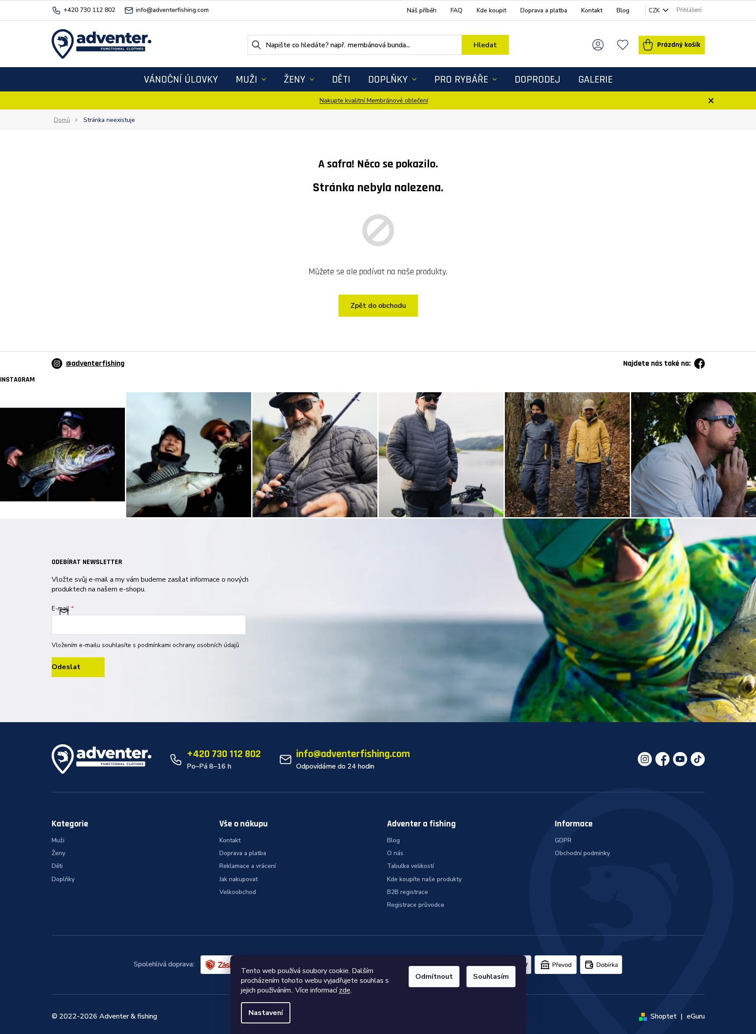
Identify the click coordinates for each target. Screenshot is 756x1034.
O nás (395, 853)
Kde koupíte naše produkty (424, 879)
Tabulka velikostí (410, 866)
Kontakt (591, 10)
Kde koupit (491, 10)
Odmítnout (434, 976)
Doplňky (63, 879)
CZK (655, 11)
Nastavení (265, 1013)
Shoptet (664, 1016)
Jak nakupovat (238, 879)
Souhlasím (491, 976)
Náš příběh (421, 10)
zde (344, 990)
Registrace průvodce (415, 905)
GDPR (563, 840)
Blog (623, 10)
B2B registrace (407, 892)
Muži (58, 840)
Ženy (58, 853)
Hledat (485, 45)
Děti (57, 866)
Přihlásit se (78, 667)
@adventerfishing (95, 363)
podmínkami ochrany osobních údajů (188, 645)
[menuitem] (181, 79)
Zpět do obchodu (378, 306)
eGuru (696, 1016)
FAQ (457, 10)
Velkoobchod (237, 892)
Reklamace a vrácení (247, 866)
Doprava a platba (543, 10)
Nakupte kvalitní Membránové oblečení (374, 100)
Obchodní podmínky (582, 853)
